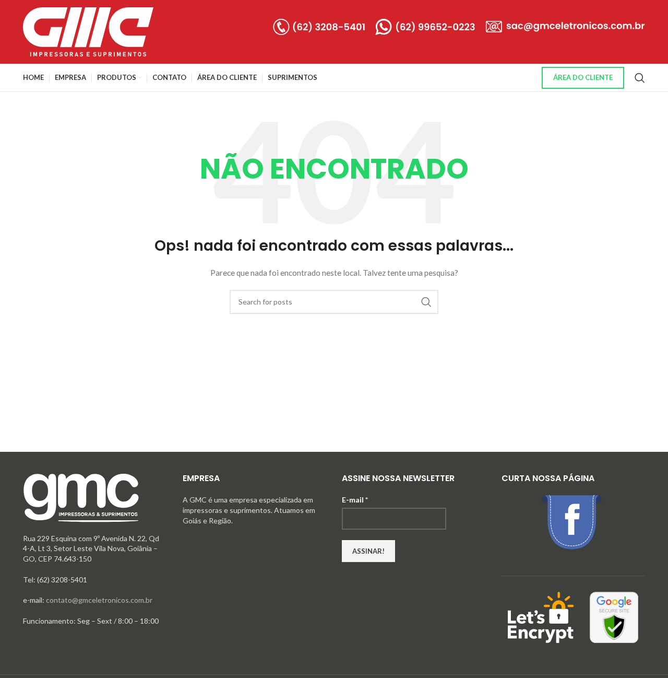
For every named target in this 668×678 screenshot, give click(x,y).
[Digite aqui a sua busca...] (639, 77)
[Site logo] (88, 31)
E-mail (355, 499)
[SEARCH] (426, 302)
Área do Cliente (583, 77)
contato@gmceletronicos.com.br (99, 599)
